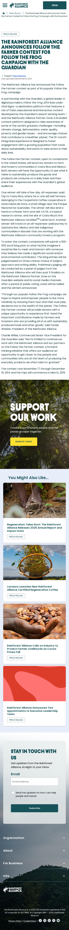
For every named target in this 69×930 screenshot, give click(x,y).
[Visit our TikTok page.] (53, 920)
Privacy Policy (15, 921)
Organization (13, 838)
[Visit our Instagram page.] (44, 920)
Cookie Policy (29, 921)
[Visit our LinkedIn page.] (49, 920)
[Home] (18, 5)
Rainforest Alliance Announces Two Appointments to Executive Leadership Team (32, 711)
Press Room (15, 13)
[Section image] (34, 517)
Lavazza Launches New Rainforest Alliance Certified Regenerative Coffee (33, 588)
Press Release (19, 75)
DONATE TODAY (23, 441)
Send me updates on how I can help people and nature (36, 794)
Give (55, 5)
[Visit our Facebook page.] (40, 920)
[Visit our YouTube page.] (58, 920)
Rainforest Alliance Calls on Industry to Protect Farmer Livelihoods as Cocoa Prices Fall (32, 649)
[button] (5, 5)
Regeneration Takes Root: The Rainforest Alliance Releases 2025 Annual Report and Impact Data (34, 528)
